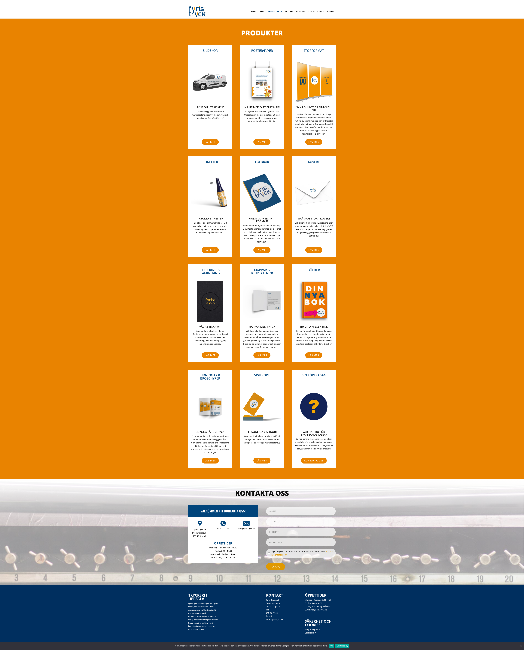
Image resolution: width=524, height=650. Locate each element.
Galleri (289, 11)
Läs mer (210, 142)
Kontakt (331, 11)
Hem (253, 11)
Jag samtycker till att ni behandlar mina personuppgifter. (302, 553)
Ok (331, 646)
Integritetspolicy (312, 629)
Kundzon (300, 11)
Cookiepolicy (310, 632)
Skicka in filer (316, 11)
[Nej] (520, 646)
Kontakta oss (314, 460)
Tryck (262, 11)
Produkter (273, 11)
